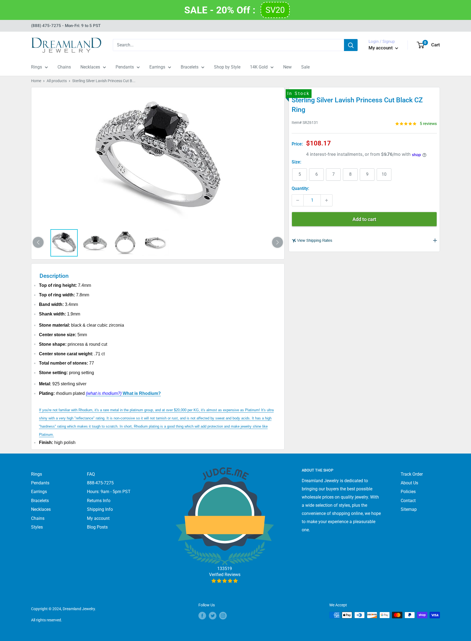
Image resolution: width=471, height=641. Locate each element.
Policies (408, 491)
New (287, 67)
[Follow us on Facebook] (202, 615)
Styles (37, 527)
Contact (408, 500)
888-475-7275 (100, 482)
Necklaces (90, 67)
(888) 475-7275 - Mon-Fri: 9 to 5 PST (66, 25)
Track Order (412, 474)
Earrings (157, 67)
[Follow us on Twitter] (212, 615)
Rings (36, 67)
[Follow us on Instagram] (223, 615)
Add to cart (364, 219)
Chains (64, 67)
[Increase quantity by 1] (326, 200)
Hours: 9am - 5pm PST (109, 491)
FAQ (91, 474)
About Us (409, 482)
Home (36, 81)
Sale (305, 67)
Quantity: (300, 188)
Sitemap (409, 509)
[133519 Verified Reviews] (225, 580)
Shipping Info (100, 509)
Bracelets (189, 67)
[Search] (351, 45)
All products (57, 81)
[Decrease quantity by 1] (297, 200)
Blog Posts (97, 527)
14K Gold (259, 67)
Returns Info (98, 500)
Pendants (125, 67)
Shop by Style (227, 67)
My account (381, 47)
